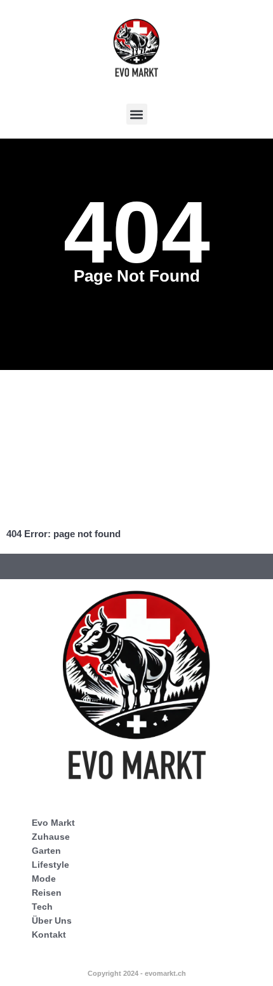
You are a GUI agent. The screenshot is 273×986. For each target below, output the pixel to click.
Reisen (47, 892)
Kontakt (49, 934)
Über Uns (52, 920)
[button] (136, 114)
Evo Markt (53, 823)
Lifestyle (50, 864)
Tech (42, 906)
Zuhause (51, 837)
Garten (46, 851)
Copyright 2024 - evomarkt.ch (137, 973)
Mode (44, 878)
